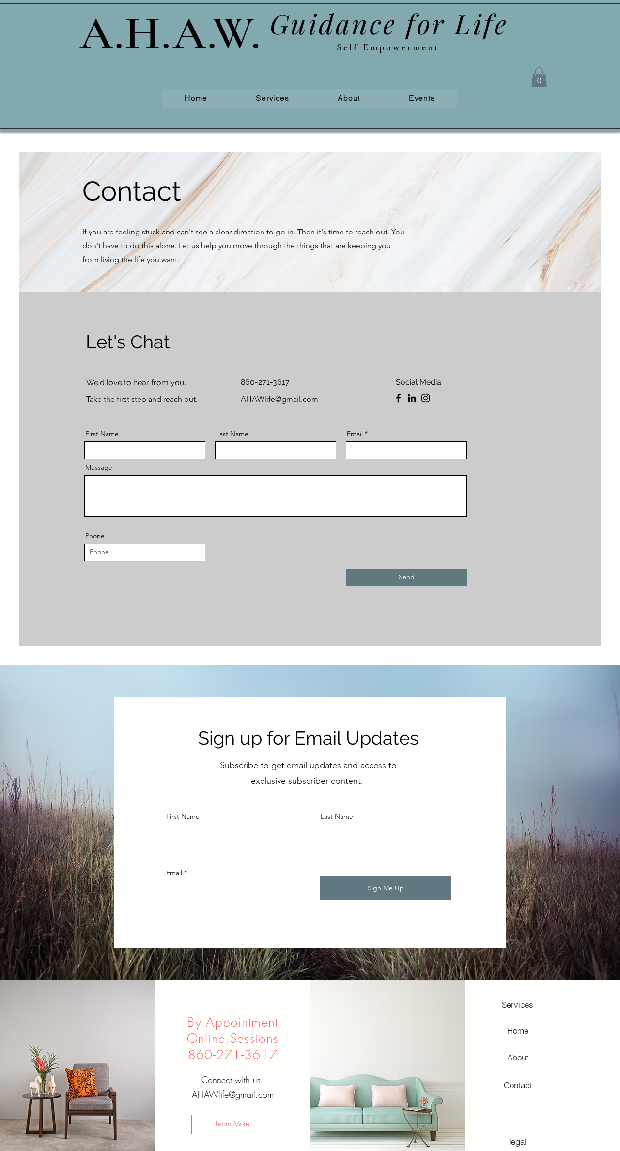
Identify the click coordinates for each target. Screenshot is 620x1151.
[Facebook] (398, 398)
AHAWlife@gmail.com (233, 1094)
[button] (539, 77)
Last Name (232, 433)
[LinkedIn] (412, 398)
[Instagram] (425, 398)
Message (98, 467)
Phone (95, 535)
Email (355, 433)
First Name (102, 433)
